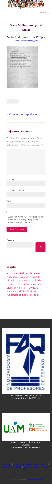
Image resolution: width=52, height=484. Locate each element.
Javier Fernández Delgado (26, 40)
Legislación (12, 287)
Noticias (31, 291)
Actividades (12, 273)
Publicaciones (14, 294)
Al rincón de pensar (30, 273)
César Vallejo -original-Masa (22, 114)
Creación (24, 276)
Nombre (11, 179)
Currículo (35, 276)
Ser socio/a (27, 467)
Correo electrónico (16, 190)
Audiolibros (13, 276)
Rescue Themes (35, 479)
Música (22, 291)
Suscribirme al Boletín (12, 467)
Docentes (22, 280)
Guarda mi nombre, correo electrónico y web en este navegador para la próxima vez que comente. (25, 219)
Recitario (26, 294)
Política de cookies (40, 464)
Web (9, 201)
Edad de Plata (36, 280)
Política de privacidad (22, 464)
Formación (23, 284)
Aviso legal (7, 464)
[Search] (40, 247)
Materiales (12, 291)
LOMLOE (33, 287)
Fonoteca (11, 284)
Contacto (38, 467)
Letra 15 (23, 287)
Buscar (11, 240)
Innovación (35, 284)
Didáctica (11, 280)
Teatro (36, 294)
